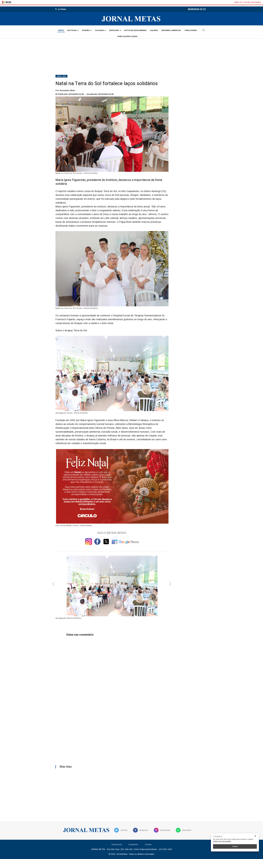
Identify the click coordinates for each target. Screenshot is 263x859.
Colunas (99, 30)
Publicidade (191, 30)
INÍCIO (61, 30)
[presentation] (53, 584)
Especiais (114, 30)
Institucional (117, 844)
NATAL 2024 (61, 76)
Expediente (133, 844)
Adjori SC (238, 2)
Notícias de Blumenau (135, 30)
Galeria (154, 30)
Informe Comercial (171, 30)
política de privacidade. (222, 841)
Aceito (235, 846)
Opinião (86, 30)
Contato (148, 844)
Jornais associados (252, 2)
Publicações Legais (127, 36)
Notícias (71, 30)
